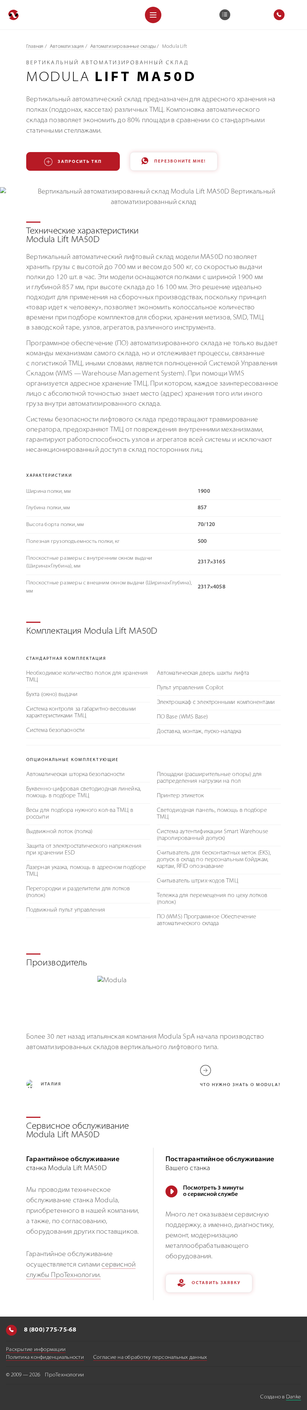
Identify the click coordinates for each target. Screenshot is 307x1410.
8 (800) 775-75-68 (50, 1330)
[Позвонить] (11, 1330)
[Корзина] (224, 14)
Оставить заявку (216, 1283)
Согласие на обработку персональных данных (150, 1357)
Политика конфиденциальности (45, 1357)
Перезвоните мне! (180, 162)
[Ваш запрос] (224, 15)
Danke (293, 1397)
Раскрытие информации (36, 1349)
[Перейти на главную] (13, 15)
